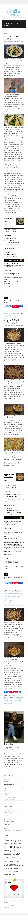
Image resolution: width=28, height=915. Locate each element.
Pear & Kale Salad (11, 38)
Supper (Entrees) (8, 811)
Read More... (7, 770)
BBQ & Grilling (9, 820)
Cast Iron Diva (19, 41)
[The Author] (14, 742)
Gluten (9, 844)
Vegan (18, 596)
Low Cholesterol (13, 595)
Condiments (7, 825)
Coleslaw (18, 590)
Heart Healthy (19, 315)
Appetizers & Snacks (9, 776)
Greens (17, 313)
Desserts (6, 816)
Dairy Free (20, 591)
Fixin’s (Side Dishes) (8, 807)
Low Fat (19, 595)
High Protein (12, 316)
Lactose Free (19, 593)
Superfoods (18, 316)
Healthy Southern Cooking (14, 12)
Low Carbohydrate (14, 700)
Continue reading (9, 688)
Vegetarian (6, 318)
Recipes (6, 591)
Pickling (13, 829)
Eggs (5, 789)
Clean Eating (7, 315)
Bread (5, 802)
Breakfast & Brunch (9, 784)
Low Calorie (6, 595)
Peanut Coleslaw (9, 601)
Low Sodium (12, 702)
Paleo (9, 596)
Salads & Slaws (12, 313)
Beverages (6, 780)
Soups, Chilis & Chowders (10, 798)
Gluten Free (12, 315)
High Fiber (6, 316)
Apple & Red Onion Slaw (11, 321)
